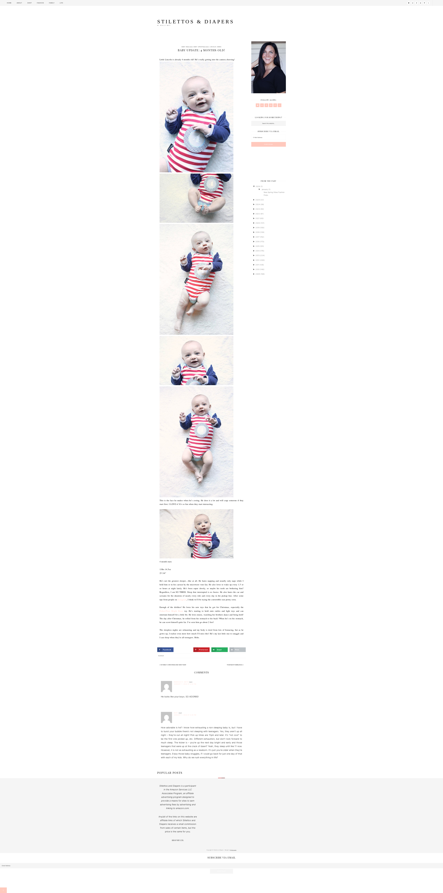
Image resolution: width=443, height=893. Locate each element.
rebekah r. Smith (181, 682)
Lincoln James (215, 46)
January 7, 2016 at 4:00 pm (185, 684)
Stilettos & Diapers (195, 21)
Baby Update (199, 46)
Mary (176, 713)
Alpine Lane (233, 850)
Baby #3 (185, 46)
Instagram (182, 599)
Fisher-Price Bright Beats (171, 611)
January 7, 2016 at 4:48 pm (185, 715)
